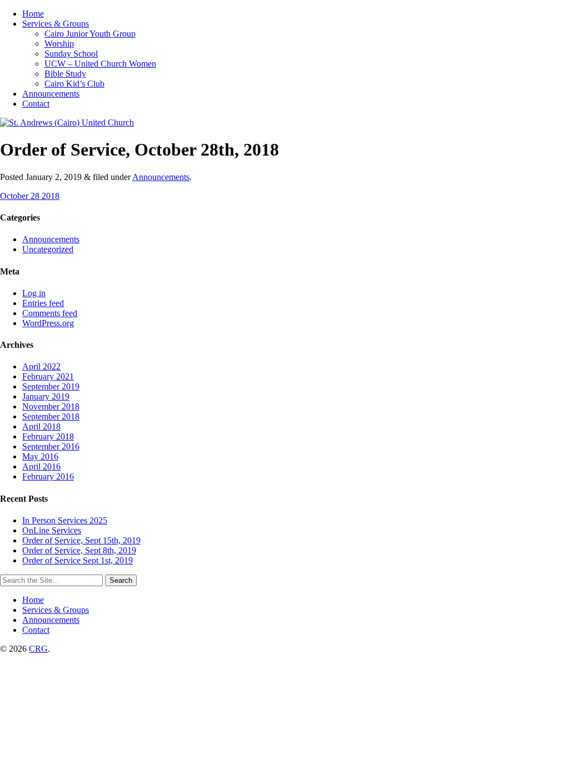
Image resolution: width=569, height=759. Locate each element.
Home (33, 13)
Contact (35, 103)
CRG (38, 648)
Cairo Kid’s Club (74, 83)
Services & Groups (55, 23)
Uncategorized (47, 249)
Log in (34, 293)
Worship (59, 43)
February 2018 (48, 436)
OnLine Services (51, 530)
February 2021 (48, 376)
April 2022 (41, 366)
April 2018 (41, 426)
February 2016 (48, 476)
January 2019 (45, 396)
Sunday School (71, 53)
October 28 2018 (29, 196)
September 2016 (50, 446)
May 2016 (40, 456)
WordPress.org (48, 323)
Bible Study (65, 73)
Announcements (50, 93)
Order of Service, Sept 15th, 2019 (81, 540)
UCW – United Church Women (100, 63)
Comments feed (49, 313)
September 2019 (50, 386)
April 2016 (41, 466)
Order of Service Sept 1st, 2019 (77, 560)
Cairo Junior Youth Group (90, 33)
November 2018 (50, 406)
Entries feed (43, 303)
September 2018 (50, 416)
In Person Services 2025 (64, 520)
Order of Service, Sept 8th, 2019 (79, 550)
